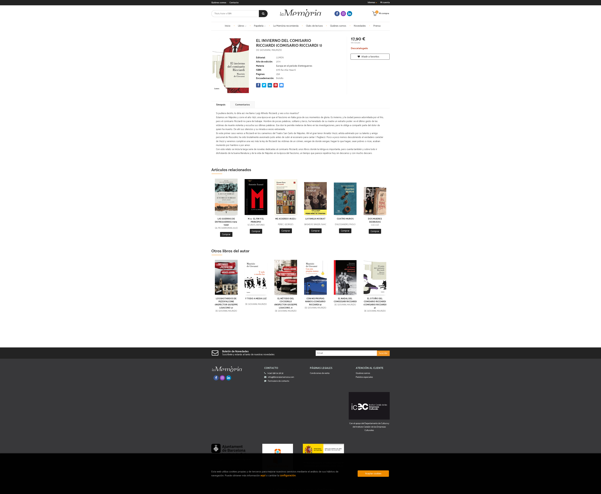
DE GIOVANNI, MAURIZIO (269, 50)
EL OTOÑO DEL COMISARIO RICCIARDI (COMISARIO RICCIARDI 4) (374, 303)
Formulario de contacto (278, 381)
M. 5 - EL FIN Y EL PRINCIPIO (256, 220)
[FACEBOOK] (337, 13)
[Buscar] (263, 13)
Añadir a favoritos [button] (370, 57)
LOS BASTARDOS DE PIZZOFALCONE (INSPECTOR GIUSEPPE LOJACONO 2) (226, 303)
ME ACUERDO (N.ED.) (285, 219)
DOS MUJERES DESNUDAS (375, 220)
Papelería (259, 26)
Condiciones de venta (319, 373)
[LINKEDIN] (349, 13)
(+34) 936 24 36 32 (275, 373)
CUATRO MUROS (345, 219)
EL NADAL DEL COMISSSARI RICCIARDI (345, 300)
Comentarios (242, 105)
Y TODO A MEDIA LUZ (256, 298)
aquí (262, 476)
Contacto (234, 2)
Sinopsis (220, 105)
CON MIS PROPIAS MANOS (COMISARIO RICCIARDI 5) (315, 302)
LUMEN (280, 58)
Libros (241, 26)
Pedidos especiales (364, 377)
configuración (288, 476)
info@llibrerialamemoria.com (281, 377)
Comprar (226, 234)
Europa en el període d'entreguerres (294, 66)
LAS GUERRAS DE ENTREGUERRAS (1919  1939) (226, 222)
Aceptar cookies (373, 474)
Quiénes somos (218, 2)
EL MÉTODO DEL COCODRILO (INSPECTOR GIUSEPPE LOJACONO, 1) (285, 303)
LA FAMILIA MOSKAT (315, 219)
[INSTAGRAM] (343, 13)
